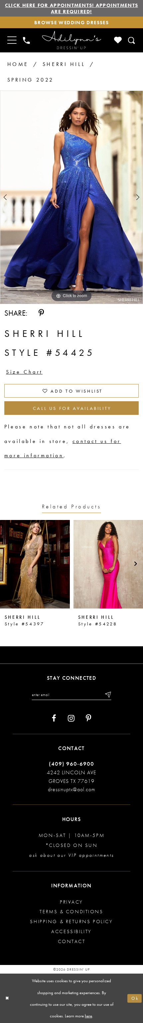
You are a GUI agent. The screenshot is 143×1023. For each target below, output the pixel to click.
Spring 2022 (30, 79)
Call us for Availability (72, 408)
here (88, 1016)
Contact (71, 941)
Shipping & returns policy (71, 921)
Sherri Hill (64, 64)
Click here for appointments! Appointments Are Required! (71, 8)
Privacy (71, 902)
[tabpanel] (71, 197)
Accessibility (71, 931)
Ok (135, 998)
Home (18, 64)
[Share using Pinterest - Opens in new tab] (41, 313)
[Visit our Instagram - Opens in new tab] (71, 718)
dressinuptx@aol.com (71, 789)
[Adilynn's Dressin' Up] (71, 40)
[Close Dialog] (7, 998)
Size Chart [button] (24, 371)
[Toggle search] (131, 40)
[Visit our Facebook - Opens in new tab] (54, 718)
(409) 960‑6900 (71, 763)
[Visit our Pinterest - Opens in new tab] (88, 718)
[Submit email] (107, 694)
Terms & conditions (71, 911)
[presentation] (35, 564)
